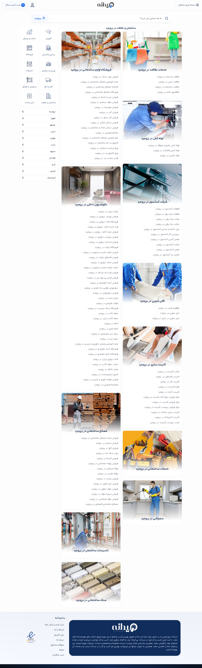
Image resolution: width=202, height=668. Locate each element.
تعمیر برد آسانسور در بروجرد (166, 254)
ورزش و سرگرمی (48, 70)
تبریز (53, 131)
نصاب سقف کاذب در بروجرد (105, 364)
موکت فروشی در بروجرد (107, 303)
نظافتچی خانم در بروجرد (168, 92)
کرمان (52, 171)
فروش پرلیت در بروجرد (107, 478)
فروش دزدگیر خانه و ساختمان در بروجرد (99, 127)
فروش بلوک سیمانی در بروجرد (104, 102)
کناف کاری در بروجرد (108, 328)
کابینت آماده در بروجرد (168, 392)
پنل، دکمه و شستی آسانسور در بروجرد (161, 229)
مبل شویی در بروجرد (169, 313)
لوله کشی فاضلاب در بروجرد (166, 150)
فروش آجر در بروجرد (108, 112)
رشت (53, 144)
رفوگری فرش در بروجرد (168, 308)
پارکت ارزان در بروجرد (108, 211)
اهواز (53, 118)
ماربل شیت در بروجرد (108, 298)
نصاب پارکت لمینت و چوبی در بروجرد (100, 267)
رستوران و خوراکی (29, 86)
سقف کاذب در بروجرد (108, 313)
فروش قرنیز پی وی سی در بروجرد (102, 277)
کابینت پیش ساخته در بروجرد (165, 412)
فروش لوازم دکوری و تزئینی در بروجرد (100, 379)
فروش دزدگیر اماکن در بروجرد (104, 122)
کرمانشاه (51, 177)
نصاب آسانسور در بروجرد (167, 244)
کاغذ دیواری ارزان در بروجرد (105, 359)
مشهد (52, 151)
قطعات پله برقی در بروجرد (167, 214)
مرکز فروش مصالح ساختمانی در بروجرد (100, 137)
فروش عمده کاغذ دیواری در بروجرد (102, 231)
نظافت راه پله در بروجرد (168, 76)
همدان (52, 157)
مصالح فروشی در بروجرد (106, 132)
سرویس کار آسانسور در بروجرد (165, 234)
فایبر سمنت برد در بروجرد (106, 158)
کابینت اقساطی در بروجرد (167, 376)
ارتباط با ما (59, 629)
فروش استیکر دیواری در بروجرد (103, 242)
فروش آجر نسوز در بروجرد (106, 117)
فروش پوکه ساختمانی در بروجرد (103, 463)
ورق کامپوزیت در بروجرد (106, 153)
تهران (52, 138)
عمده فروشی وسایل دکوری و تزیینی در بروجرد (96, 343)
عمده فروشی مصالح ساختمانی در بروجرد (99, 81)
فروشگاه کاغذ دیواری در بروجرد (103, 221)
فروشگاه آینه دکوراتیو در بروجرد (103, 349)
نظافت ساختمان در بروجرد (167, 86)
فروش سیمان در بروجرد (107, 443)
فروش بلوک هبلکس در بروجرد (103, 499)
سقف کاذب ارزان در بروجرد (105, 318)
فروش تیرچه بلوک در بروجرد (104, 494)
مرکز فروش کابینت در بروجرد (165, 402)
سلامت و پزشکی (29, 38)
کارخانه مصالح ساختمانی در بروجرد (102, 86)
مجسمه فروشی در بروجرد (106, 384)
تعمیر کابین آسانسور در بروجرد (165, 239)
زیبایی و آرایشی (48, 54)
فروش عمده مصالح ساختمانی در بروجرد (99, 438)
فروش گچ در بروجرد (108, 448)
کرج (53, 164)
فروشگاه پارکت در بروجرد (106, 247)
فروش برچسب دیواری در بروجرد (103, 237)
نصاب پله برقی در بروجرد (167, 219)
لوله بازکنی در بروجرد (169, 155)
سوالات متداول (57, 644)
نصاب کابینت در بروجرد (168, 371)
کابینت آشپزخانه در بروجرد (167, 417)
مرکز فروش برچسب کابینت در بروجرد (162, 407)
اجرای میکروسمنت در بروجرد (104, 374)
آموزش (48, 38)
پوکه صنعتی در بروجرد (107, 468)
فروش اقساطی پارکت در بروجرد (103, 257)
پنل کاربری (59, 634)
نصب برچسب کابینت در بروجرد (164, 422)
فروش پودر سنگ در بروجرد (105, 76)
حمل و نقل (48, 86)
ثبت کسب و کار (14, 5)
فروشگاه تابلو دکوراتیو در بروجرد (103, 354)
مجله (61, 649)
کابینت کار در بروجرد (169, 381)
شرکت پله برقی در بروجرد (167, 224)
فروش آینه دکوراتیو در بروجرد (104, 282)
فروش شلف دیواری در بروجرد (104, 262)
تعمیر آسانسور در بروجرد (167, 249)
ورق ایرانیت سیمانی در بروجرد (104, 148)
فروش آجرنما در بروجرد (107, 458)
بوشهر (52, 124)
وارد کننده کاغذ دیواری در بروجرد (103, 226)
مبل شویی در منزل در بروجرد (165, 318)
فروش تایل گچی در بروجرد (105, 483)
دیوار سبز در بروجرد (109, 338)
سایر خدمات (29, 102)
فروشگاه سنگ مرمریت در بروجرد (103, 308)
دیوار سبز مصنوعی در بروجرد (104, 333)
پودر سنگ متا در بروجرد (107, 453)
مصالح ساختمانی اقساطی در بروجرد (102, 504)
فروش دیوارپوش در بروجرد (105, 293)
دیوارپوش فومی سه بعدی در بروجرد (101, 287)
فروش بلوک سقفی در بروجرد (105, 489)
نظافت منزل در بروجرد (168, 81)
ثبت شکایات (58, 654)
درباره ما (60, 639)
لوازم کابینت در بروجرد (168, 386)
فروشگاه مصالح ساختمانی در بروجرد (101, 92)
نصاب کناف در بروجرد (108, 369)
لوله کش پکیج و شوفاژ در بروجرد (163, 145)
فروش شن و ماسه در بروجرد (104, 97)
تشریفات (29, 70)
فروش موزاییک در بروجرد (106, 107)
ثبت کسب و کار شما (54, 624)
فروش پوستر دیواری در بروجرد (103, 216)
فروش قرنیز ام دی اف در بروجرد (103, 272)
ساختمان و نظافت (48, 102)
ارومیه (52, 111)
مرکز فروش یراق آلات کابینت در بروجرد (161, 397)
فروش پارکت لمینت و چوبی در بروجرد (100, 252)
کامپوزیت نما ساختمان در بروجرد (103, 142)
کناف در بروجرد (111, 323)
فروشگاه (29, 54)
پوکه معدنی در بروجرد (107, 473)
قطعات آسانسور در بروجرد (167, 208)
